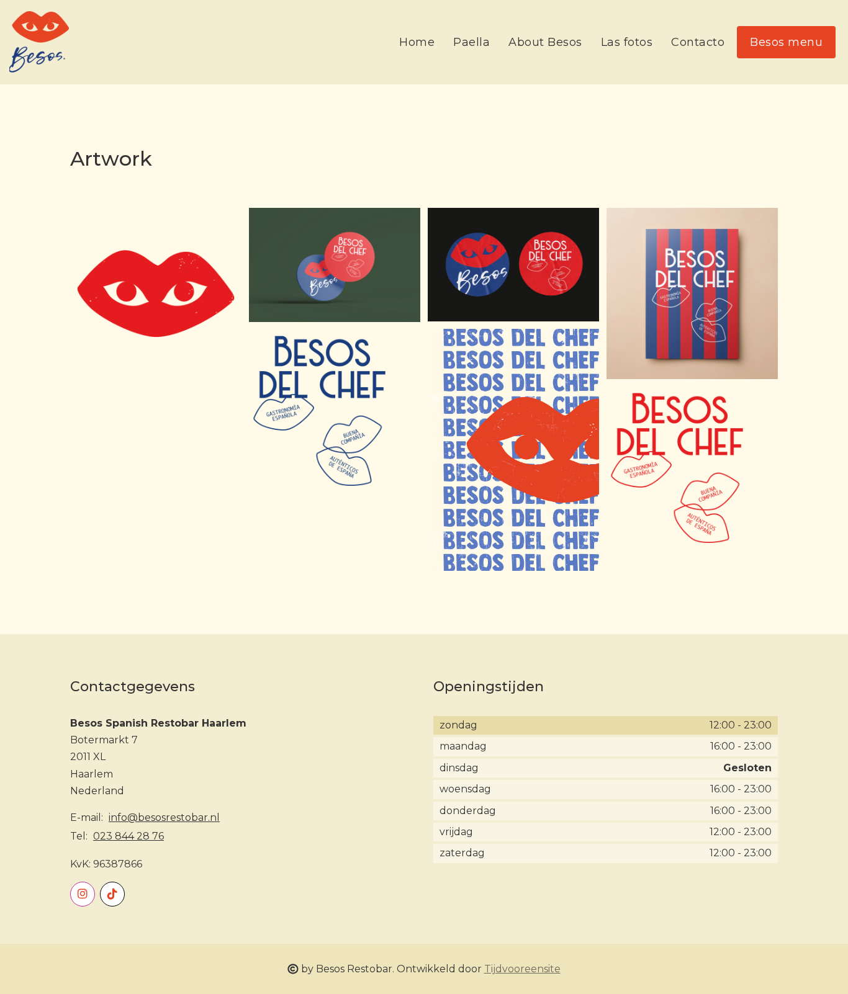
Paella (471, 42)
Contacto (697, 42)
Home (417, 42)
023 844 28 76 (128, 836)
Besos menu (786, 42)
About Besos (545, 42)
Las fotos (627, 42)
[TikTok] (112, 894)
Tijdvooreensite (522, 969)
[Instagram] (82, 894)
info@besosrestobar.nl (164, 817)
